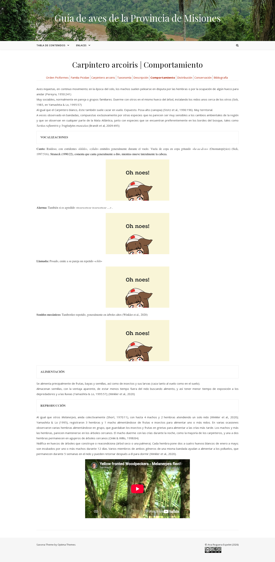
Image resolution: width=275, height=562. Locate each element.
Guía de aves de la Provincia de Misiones (137, 18)
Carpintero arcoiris (103, 77)
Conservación (203, 77)
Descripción (140, 77)
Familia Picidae (80, 77)
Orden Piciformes (57, 77)
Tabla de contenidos (50, 45)
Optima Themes (67, 544)
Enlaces (81, 45)
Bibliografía (221, 77)
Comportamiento (162, 77)
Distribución (184, 77)
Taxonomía (124, 77)
